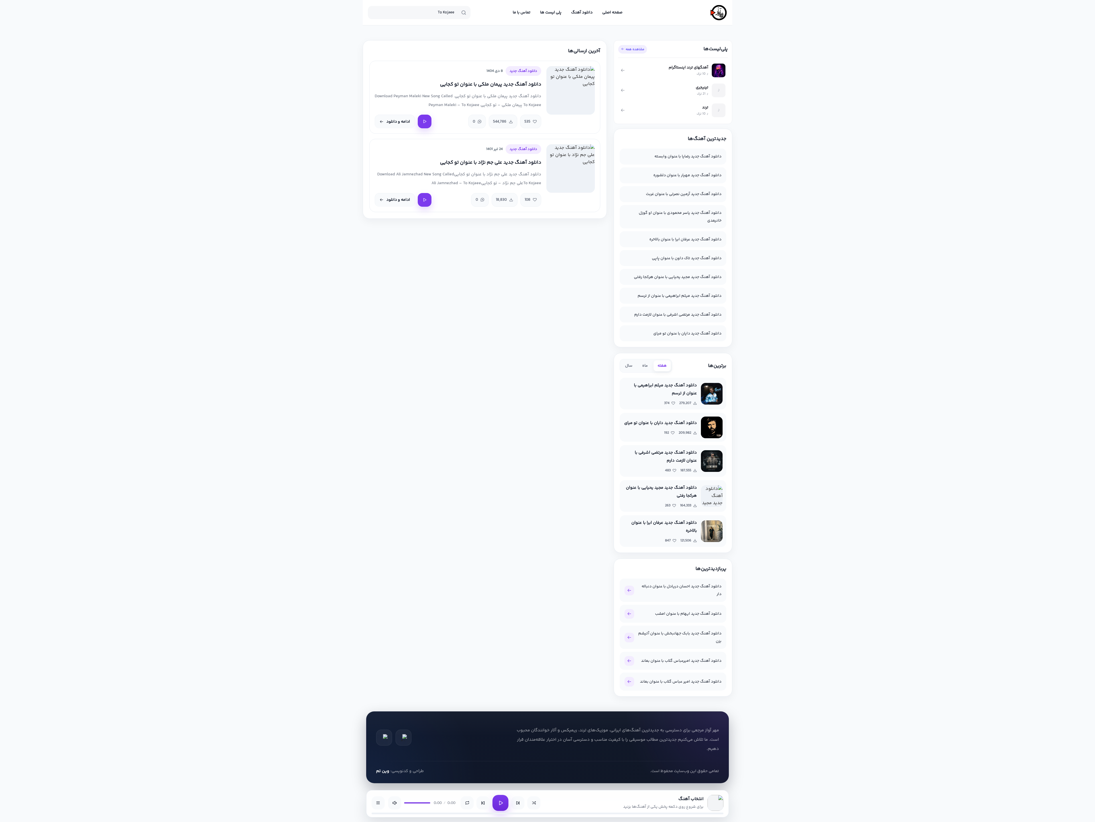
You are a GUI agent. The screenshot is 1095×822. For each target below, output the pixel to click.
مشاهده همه (635, 49)
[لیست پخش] (378, 802)
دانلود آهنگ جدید (523, 71)
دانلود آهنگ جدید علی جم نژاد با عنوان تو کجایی (490, 163)
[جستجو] (463, 12)
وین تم (382, 771)
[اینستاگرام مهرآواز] (384, 738)
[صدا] (394, 802)
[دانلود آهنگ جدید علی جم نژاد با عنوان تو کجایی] (570, 168)
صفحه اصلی (612, 12)
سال (628, 366)
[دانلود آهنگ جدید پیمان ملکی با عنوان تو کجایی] (570, 90)
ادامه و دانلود (398, 122)
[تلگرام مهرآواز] (403, 738)
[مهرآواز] (718, 12)
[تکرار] (467, 802)
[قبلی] (483, 802)
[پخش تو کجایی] (424, 121)
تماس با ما (521, 12)
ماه (645, 366)
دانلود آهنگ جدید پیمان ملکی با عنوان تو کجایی (490, 84)
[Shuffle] (533, 802)
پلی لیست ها (550, 12)
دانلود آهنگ (582, 12)
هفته (662, 366)
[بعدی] (517, 802)
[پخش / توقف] (500, 803)
